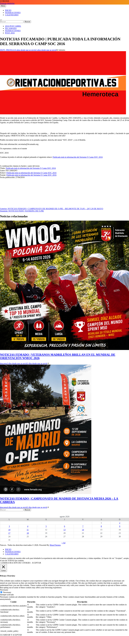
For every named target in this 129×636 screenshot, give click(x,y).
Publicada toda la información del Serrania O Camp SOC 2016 (78, 157)
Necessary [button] (4, 590)
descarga (3, 363)
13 (64, 530)
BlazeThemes (55, 545)
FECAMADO (11, 28)
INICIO (8, 10)
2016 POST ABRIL (13, 26)
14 (83, 530)
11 (28, 530)
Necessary (7, 592)
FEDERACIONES (13, 12)
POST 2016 (10, 33)
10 (9, 530)
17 (9, 533)
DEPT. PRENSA (7, 50)
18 (28, 533)
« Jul (63, 543)
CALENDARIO (12, 15)
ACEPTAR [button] (36, 563)
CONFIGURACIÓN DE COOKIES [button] (15, 563)
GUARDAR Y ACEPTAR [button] (11, 635)
